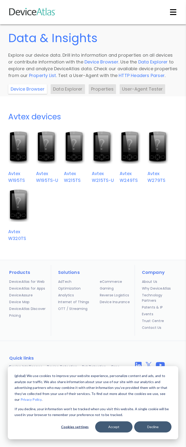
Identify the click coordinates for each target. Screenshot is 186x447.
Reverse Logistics (114, 295)
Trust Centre (153, 320)
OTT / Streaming (72, 308)
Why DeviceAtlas (156, 288)
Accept (113, 427)
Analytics (66, 295)
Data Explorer (153, 62)
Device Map (19, 302)
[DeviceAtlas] (32, 15)
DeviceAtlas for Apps (27, 288)
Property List (42, 75)
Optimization (69, 288)
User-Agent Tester (142, 89)
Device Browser (101, 62)
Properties (102, 89)
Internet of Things (73, 302)
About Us (149, 281)
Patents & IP (152, 307)
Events (147, 314)
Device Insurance (115, 302)
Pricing (15, 315)
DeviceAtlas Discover (27, 308)
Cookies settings (75, 427)
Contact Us (152, 327)
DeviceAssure (20, 295)
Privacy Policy (31, 399)
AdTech (64, 281)
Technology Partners (152, 298)
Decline (153, 427)
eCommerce (111, 281)
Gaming (107, 288)
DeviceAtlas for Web (27, 281)
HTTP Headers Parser (142, 75)
